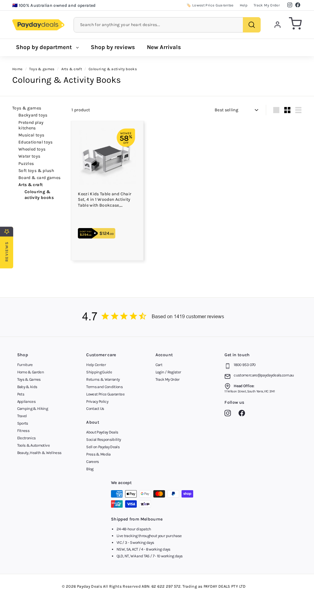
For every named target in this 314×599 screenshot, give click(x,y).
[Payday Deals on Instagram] (229, 414)
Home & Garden (30, 372)
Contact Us (95, 408)
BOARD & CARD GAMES (39, 177)
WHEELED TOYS (31, 149)
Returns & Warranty (103, 379)
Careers (92, 461)
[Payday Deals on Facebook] (243, 414)
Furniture (25, 364)
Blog (89, 469)
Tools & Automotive (33, 445)
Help (243, 5)
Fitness (23, 430)
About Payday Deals (102, 432)
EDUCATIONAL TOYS (35, 142)
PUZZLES (26, 163)
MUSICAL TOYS (31, 135)
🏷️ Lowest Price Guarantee (209, 5)
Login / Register (168, 372)
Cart (158, 364)
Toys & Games (26, 108)
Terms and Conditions (104, 386)
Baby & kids (27, 386)
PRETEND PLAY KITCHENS (31, 125)
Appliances (26, 401)
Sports (22, 423)
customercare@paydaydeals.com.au (264, 375)
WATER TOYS (29, 156)
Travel (22, 416)
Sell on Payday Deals (103, 446)
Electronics (26, 438)
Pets (20, 394)
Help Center (96, 364)
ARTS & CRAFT (30, 184)
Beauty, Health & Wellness (39, 452)
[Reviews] (157, 317)
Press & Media (98, 454)
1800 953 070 (244, 364)
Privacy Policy (97, 401)
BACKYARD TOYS (33, 115)
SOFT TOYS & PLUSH (36, 170)
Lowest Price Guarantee (105, 394)
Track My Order (267, 5)
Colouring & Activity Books (39, 194)
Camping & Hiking (32, 408)
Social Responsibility (103, 439)
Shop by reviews (113, 47)
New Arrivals (164, 47)
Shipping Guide (99, 372)
